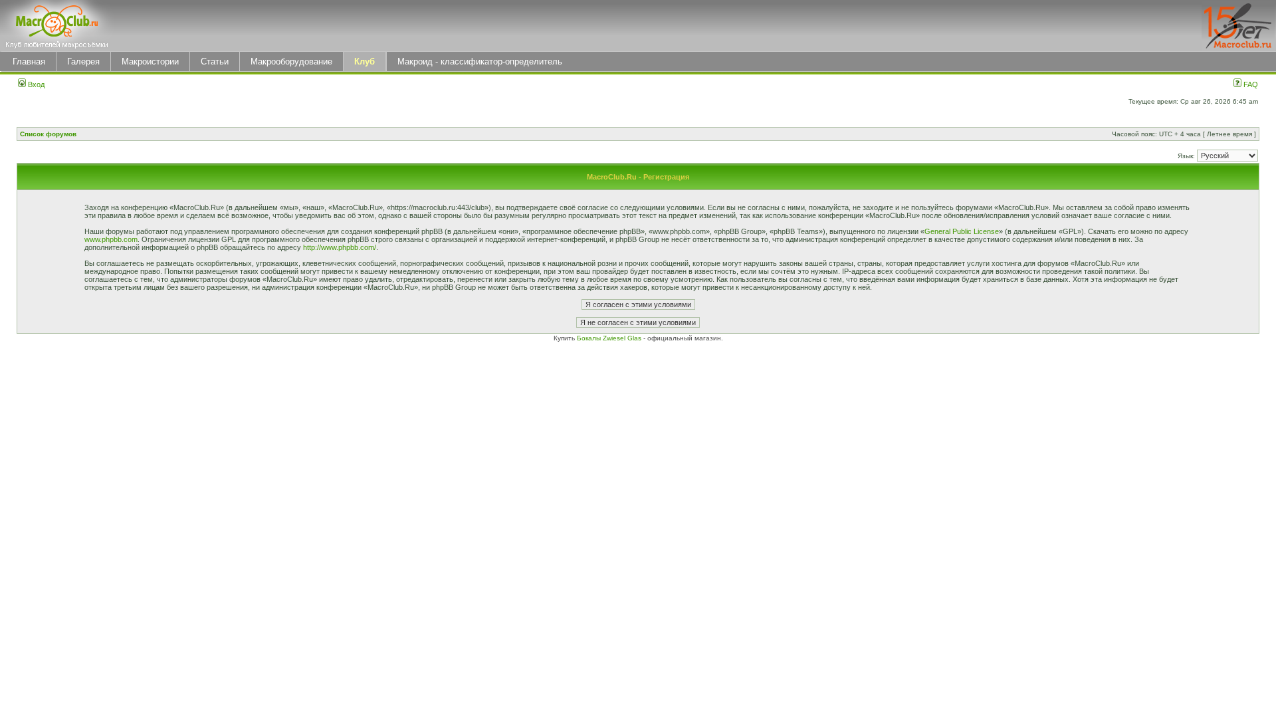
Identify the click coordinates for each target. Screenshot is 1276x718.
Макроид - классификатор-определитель (479, 61)
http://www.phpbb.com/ (339, 247)
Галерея (83, 61)
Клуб (364, 61)
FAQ (1249, 84)
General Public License (961, 231)
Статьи (215, 61)
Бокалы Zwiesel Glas (610, 338)
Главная (29, 61)
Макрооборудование (291, 61)
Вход (35, 84)
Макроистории (150, 61)
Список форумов (48, 134)
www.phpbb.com (111, 239)
